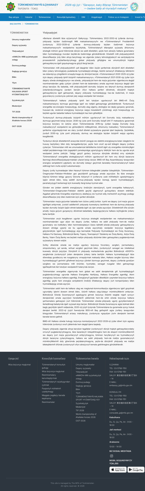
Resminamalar (48, 402)
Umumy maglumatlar (21, 39)
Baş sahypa (14, 17)
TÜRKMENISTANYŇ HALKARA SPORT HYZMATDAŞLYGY (21, 91)
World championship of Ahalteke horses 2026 (22, 119)
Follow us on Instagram (118, 17)
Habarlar (28, 17)
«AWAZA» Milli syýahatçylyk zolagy (25, 58)
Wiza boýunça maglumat (19, 364)
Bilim (14, 77)
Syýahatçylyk (18, 100)
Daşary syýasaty (19, 45)
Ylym (14, 83)
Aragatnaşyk (96, 17)
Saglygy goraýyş (19, 71)
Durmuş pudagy (19, 65)
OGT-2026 (17, 126)
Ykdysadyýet (18, 51)
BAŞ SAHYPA (15, 24)
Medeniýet (17, 106)
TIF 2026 (16, 112)
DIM (83, 17)
